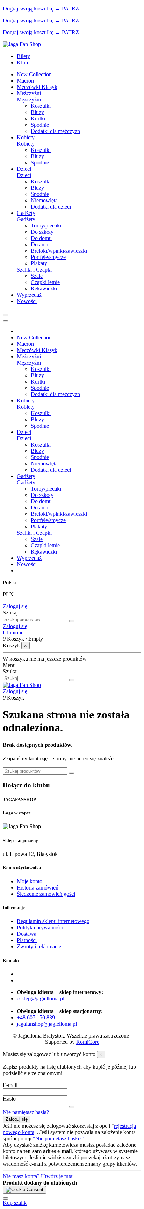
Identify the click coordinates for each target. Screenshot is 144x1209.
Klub (22, 62)
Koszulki (41, 106)
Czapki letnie (45, 282)
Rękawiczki (44, 288)
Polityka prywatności (40, 927)
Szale (37, 276)
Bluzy (37, 112)
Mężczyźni (29, 100)
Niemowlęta (44, 200)
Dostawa (26, 934)
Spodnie (40, 125)
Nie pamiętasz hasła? (26, 1112)
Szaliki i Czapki (34, 270)
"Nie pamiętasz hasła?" (58, 1138)
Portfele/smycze (48, 257)
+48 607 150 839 (36, 1017)
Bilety (23, 56)
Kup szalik (15, 1203)
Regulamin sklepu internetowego (53, 921)
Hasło (9, 1099)
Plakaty (39, 263)
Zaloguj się (15, 606)
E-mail (10, 1085)
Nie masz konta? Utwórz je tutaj (38, 1176)
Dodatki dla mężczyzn (55, 131)
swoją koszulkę (28, 9)
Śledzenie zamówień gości (46, 894)
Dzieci (24, 175)
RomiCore (87, 1042)
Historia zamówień (37, 888)
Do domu (41, 238)
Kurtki (38, 118)
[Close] (5, 321)
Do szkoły (42, 232)
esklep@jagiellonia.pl (40, 998)
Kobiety (26, 144)
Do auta (39, 244)
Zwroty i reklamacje (39, 946)
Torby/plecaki (46, 226)
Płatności (27, 940)
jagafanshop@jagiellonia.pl (47, 1024)
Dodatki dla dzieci (51, 207)
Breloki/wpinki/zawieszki (59, 251)
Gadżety (26, 219)
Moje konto (29, 881)
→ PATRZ (66, 9)
